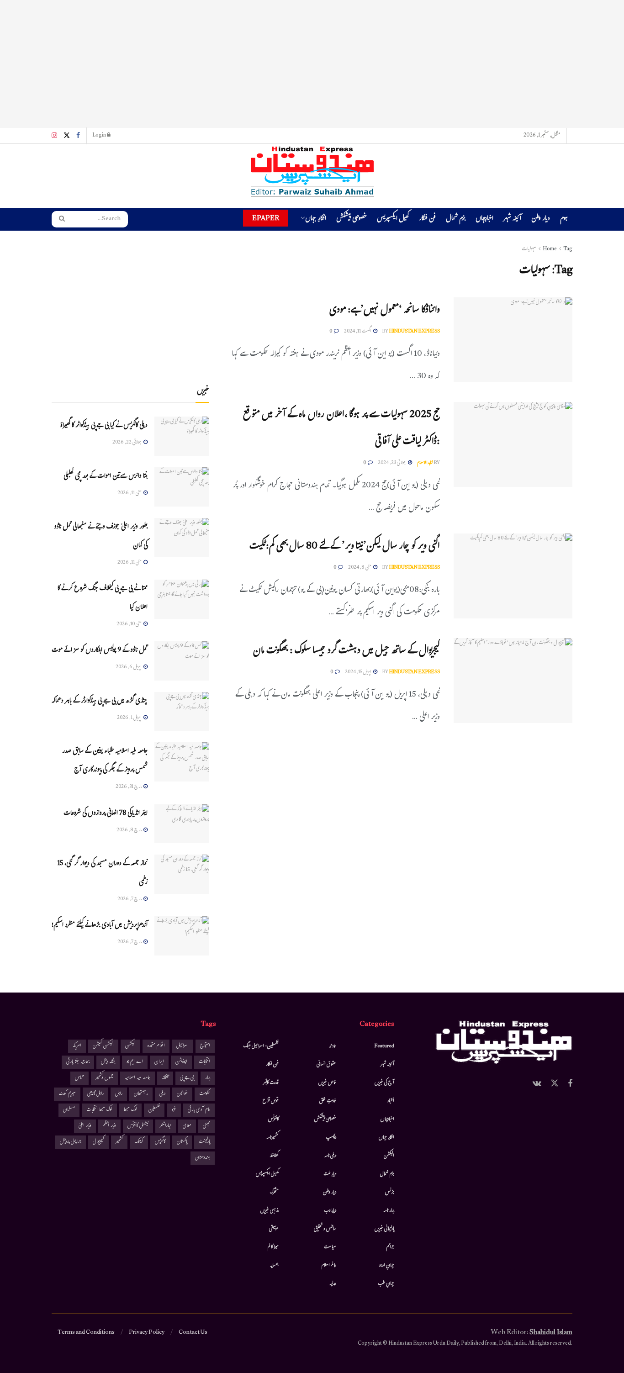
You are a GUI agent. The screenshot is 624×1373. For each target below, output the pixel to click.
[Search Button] (59, 219)
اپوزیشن (181, 1062)
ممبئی (206, 1126)
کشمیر (119, 1142)
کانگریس (160, 1142)
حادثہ (332, 1046)
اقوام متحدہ (156, 1046)
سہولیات (529, 249)
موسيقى (274, 1229)
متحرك (274, 1192)
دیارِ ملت (329, 1174)
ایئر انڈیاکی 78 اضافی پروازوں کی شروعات (105, 813)
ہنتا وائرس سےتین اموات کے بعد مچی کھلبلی (105, 476)
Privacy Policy (146, 1333)
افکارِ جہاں (315, 219)
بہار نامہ (388, 1211)
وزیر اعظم (109, 1126)
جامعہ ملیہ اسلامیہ (137, 1078)
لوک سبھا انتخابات (99, 1110)
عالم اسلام (329, 1266)
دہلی (162, 1094)
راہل (118, 1094)
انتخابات (204, 1062)
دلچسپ (331, 1138)
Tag (567, 249)
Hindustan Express (414, 331)
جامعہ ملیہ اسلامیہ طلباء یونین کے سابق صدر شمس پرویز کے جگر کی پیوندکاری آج (105, 761)
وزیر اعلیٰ (85, 1126)
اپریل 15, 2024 (358, 672)
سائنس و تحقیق (325, 1229)
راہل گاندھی (95, 1094)
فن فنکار (427, 219)
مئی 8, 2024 (360, 568)
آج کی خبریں (384, 1083)
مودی (187, 1126)
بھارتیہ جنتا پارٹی (78, 1062)
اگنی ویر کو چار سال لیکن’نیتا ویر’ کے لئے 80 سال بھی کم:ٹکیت (344, 546)
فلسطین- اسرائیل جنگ (261, 1046)
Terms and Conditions (86, 1333)
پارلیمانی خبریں (384, 1229)
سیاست (330, 1247)
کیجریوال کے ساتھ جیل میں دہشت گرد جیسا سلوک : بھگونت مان (346, 651)
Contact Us (193, 1333)
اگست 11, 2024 (358, 331)
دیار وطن (540, 219)
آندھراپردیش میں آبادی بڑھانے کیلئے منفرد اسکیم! (100, 925)
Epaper (265, 218)
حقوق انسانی (326, 1065)
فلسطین (154, 1110)
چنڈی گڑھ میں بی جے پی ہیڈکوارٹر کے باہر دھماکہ (100, 701)
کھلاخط (274, 1156)
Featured (384, 1046)
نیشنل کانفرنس (137, 1126)
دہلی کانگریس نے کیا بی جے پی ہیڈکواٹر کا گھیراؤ (104, 426)
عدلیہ (332, 1284)
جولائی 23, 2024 (392, 463)
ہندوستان (202, 1158)
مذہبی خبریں (269, 1211)
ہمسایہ (274, 1266)
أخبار (390, 1101)
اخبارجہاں (484, 219)
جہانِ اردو (386, 1266)
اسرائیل (182, 1046)
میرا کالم (273, 1247)
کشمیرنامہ (272, 1138)
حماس (79, 1078)
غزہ (173, 1110)
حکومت (204, 1094)
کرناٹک (138, 1142)
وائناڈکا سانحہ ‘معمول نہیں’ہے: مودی (384, 310)
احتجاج (205, 1046)
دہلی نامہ (330, 1156)
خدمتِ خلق (327, 1101)
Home (550, 249)
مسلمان (69, 1110)
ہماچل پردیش (70, 1142)
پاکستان (182, 1142)
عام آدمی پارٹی (199, 1110)
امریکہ (77, 1046)
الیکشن (389, 1156)
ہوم (564, 219)
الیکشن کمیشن (103, 1046)
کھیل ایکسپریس (393, 219)
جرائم (390, 1247)
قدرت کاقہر (271, 1083)
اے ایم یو (135, 1062)
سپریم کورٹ (67, 1094)
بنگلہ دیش (108, 1062)
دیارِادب (330, 1211)
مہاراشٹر (165, 1126)
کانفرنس (273, 1119)
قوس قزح (271, 1101)
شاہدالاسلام (425, 463)
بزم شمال (455, 219)
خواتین (182, 1094)
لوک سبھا (130, 1110)
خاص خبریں (327, 1083)
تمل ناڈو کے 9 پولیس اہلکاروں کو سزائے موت (100, 650)
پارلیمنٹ (204, 1142)
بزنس (389, 1192)
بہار (207, 1078)
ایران (159, 1062)
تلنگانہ (165, 1078)
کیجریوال (98, 1142)
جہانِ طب (386, 1284)
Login (99, 135)
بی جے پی (187, 1078)
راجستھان (141, 1094)
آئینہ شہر (512, 219)
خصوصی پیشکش (351, 219)
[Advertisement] (312, 64)
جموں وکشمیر (104, 1078)
